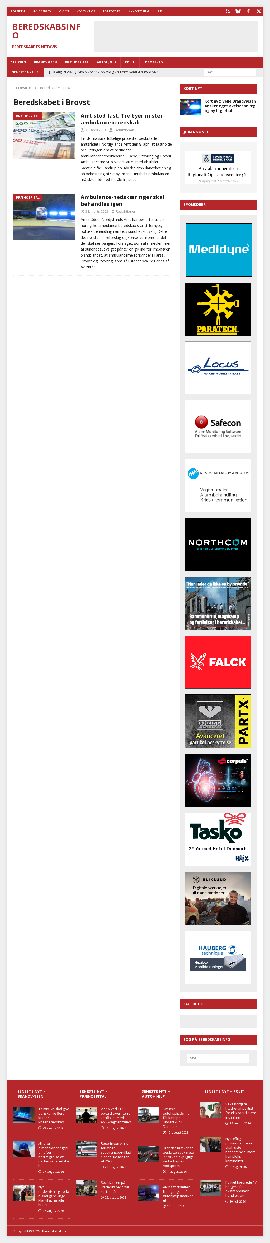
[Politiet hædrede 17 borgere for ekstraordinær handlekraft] (210, 1188)
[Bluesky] (238, 11)
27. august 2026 (53, 1172)
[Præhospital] (44, 135)
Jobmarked (153, 62)
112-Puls (18, 62)
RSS (159, 11)
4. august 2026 (239, 1167)
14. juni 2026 (175, 1206)
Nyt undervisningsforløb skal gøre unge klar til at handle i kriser (53, 1196)
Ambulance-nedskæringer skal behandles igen (123, 200)
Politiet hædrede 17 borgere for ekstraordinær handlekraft (241, 1189)
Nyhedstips (111, 11)
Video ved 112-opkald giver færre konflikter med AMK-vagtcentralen (116, 1115)
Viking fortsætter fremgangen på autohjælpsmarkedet (178, 1194)
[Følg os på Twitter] (258, 11)
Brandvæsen (45, 62)
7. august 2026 (177, 1172)
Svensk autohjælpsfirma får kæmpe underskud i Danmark (176, 1117)
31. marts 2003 (96, 211)
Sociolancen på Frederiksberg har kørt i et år (115, 1187)
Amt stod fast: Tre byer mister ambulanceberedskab (122, 119)
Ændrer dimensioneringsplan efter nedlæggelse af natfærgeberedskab (53, 1154)
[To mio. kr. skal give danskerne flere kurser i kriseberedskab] (24, 1115)
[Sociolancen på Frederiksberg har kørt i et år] (86, 1188)
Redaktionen (124, 130)
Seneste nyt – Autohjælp (156, 1093)
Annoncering (139, 11)
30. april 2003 (95, 130)
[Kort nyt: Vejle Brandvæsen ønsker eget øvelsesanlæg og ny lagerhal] (190, 107)
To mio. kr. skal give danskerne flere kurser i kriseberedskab (53, 1115)
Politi (130, 62)
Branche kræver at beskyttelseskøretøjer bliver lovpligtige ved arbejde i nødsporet (178, 1156)
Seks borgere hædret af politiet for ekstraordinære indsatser (240, 1111)
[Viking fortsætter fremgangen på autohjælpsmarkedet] (148, 1193)
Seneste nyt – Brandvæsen (31, 1093)
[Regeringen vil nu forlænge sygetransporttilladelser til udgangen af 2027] (86, 1149)
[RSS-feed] (227, 11)
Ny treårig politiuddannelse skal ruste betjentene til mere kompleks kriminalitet (240, 1149)
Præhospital (77, 62)
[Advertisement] (182, 36)
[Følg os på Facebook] (248, 11)
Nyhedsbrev (42, 11)
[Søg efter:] (230, 71)
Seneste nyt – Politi (224, 1091)
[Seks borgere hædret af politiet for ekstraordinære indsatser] (210, 1110)
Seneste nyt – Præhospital (94, 1093)
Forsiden (18, 11)
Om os (64, 11)
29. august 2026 (53, 1128)
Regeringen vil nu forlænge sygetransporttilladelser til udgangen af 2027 (116, 1152)
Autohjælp (107, 62)
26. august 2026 (240, 1123)
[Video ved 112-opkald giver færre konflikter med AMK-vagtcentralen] (86, 1115)
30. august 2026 (115, 1128)
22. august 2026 (115, 1197)
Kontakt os (86, 11)
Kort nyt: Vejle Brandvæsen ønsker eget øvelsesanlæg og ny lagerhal (230, 106)
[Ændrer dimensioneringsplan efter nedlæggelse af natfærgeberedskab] (24, 1149)
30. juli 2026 (238, 1201)
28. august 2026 (115, 1167)
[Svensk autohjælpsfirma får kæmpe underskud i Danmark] (148, 1115)
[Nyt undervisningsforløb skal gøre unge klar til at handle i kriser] (24, 1193)
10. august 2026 (177, 1132)
